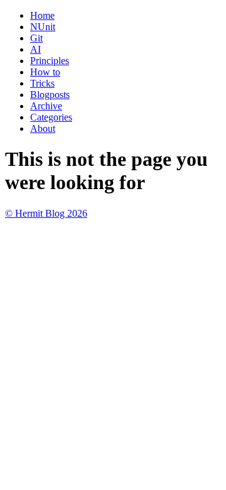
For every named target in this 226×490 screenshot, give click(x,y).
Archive (46, 106)
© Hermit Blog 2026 (46, 213)
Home (42, 15)
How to (45, 72)
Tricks (42, 83)
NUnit (42, 26)
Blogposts (50, 94)
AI (35, 49)
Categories (51, 117)
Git (36, 38)
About (42, 128)
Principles (49, 60)
